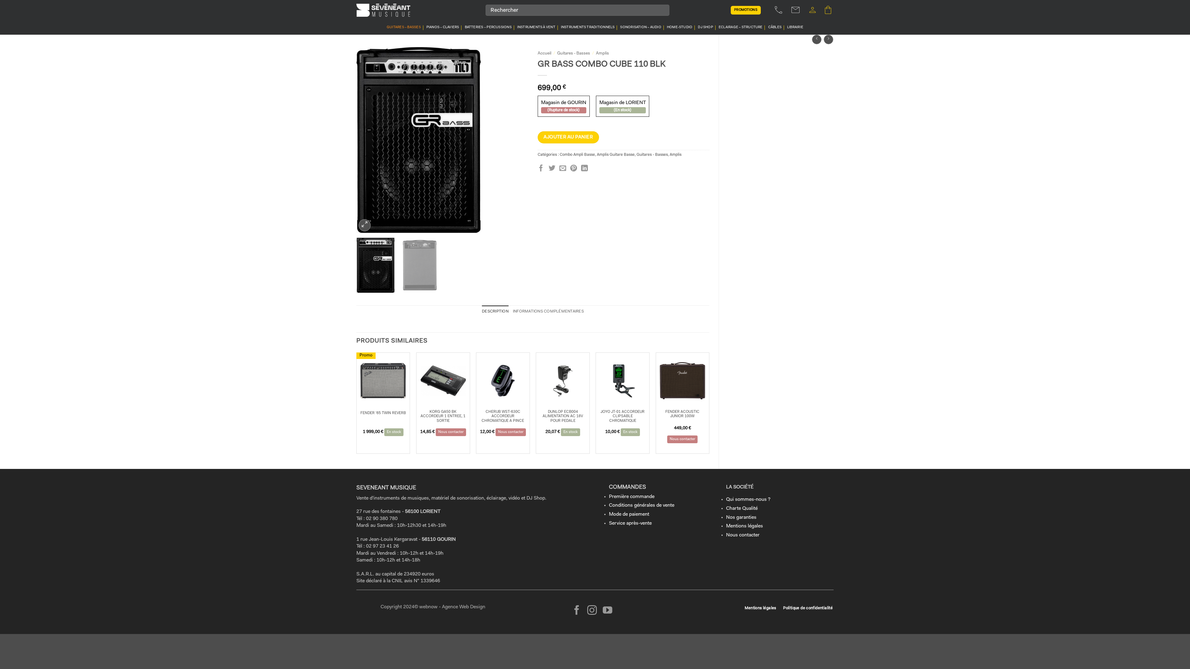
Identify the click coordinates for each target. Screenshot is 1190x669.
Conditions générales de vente (641, 505)
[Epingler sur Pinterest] (573, 169)
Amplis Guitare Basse (616, 155)
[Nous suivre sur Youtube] (607, 611)
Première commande (631, 496)
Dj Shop (705, 27)
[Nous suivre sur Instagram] (592, 611)
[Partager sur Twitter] (552, 169)
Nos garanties (741, 517)
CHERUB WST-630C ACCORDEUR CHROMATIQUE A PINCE (503, 416)
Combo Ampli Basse (577, 155)
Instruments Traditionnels (588, 27)
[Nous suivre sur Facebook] (577, 611)
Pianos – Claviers (442, 27)
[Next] (516, 140)
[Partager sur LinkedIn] (584, 169)
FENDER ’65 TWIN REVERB (383, 413)
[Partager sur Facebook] (541, 169)
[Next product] (817, 39)
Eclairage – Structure (741, 27)
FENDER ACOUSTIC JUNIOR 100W (682, 414)
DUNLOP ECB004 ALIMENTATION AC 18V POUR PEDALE (563, 416)
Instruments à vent (536, 27)
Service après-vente (630, 523)
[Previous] (367, 140)
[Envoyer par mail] (562, 169)
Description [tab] (495, 311)
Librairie (795, 27)
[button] (812, 10)
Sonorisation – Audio (640, 27)
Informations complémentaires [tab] (548, 311)
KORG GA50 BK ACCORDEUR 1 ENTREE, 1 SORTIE (443, 416)
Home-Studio (679, 27)
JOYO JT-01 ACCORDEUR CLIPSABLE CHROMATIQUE (623, 416)
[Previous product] (828, 39)
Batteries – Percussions (488, 27)
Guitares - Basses (573, 53)
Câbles (775, 27)
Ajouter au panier (568, 137)
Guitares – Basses (404, 27)
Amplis (602, 53)
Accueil (544, 53)
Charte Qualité (742, 508)
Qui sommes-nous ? (748, 499)
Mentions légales (744, 526)
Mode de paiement (629, 514)
